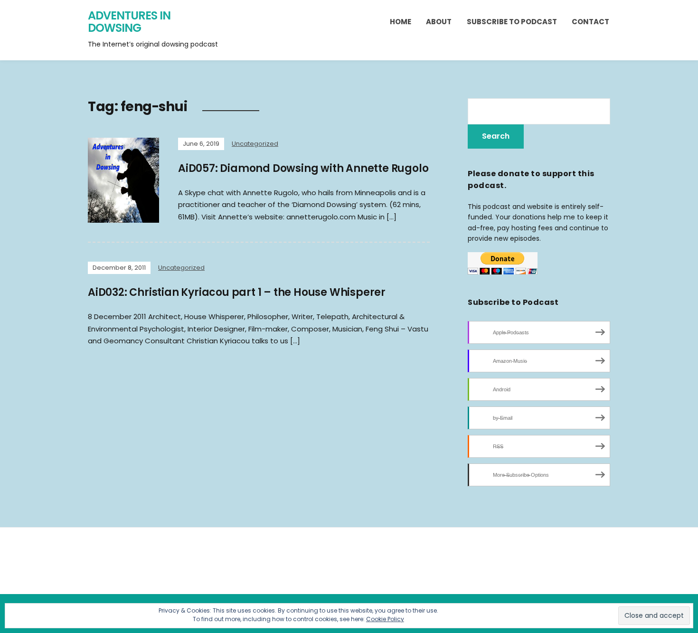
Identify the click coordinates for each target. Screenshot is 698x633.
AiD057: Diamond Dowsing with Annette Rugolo (303, 168)
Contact (590, 22)
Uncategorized (255, 143)
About (439, 22)
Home (400, 22)
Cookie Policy (385, 619)
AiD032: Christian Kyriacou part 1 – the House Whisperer (237, 292)
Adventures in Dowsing (129, 22)
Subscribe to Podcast (512, 22)
